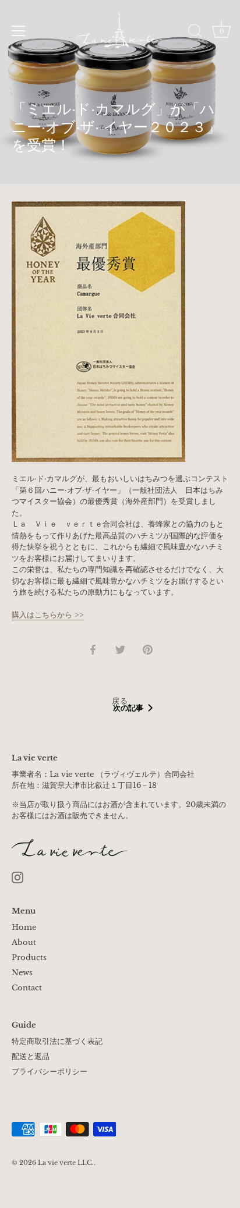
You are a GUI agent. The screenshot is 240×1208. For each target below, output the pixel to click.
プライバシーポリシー (49, 1071)
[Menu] (18, 31)
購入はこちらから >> (48, 615)
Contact (27, 988)
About (24, 942)
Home (24, 927)
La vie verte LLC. (66, 1163)
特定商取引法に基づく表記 (57, 1041)
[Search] (195, 32)
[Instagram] (17, 877)
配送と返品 (31, 1056)
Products (29, 957)
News (22, 973)
